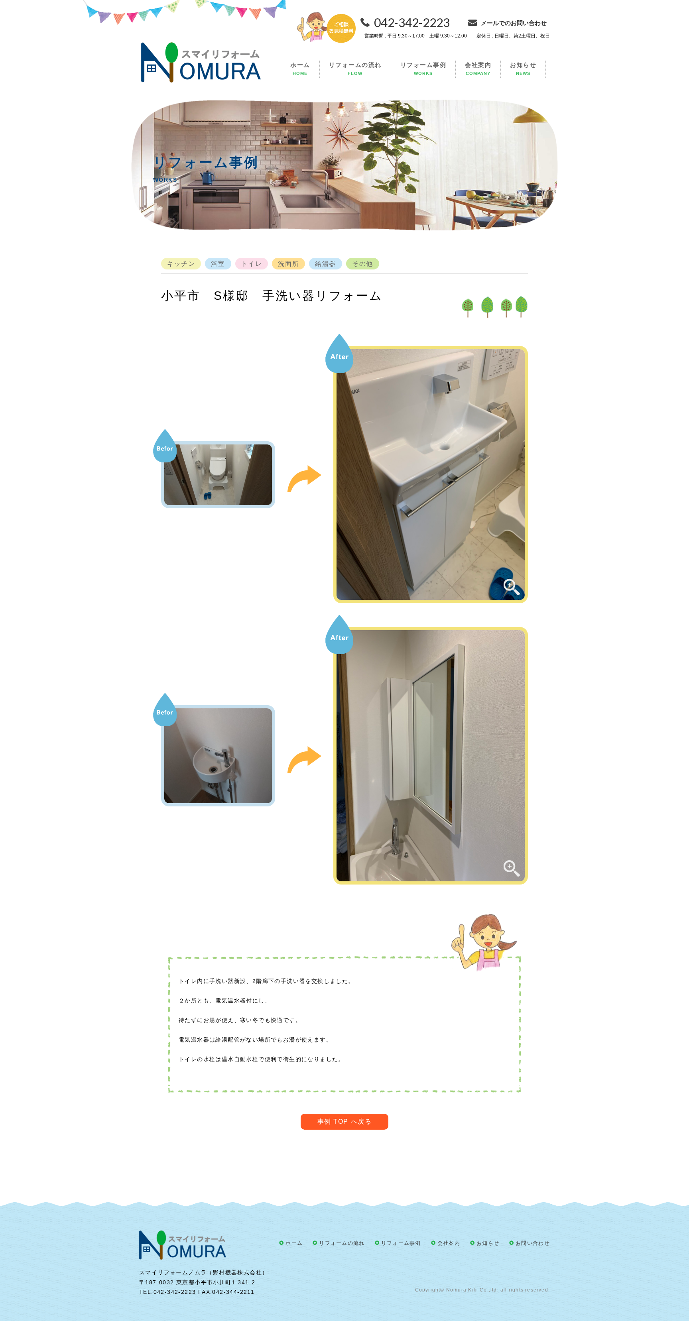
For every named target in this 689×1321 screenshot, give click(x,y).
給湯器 (325, 263)
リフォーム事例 (423, 68)
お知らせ (523, 68)
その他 (362, 263)
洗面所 (288, 263)
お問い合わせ (533, 1243)
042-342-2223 (412, 22)
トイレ (251, 263)
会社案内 (478, 68)
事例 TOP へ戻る (344, 1121)
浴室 (218, 263)
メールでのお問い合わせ (514, 23)
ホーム (300, 68)
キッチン (181, 263)
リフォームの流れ (355, 68)
